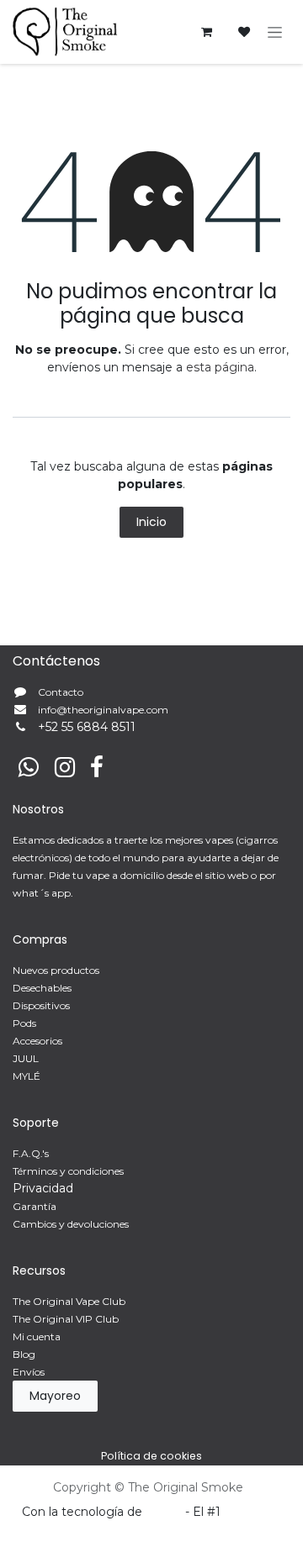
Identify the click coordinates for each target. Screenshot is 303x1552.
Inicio (151, 521)
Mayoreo (55, 1395)
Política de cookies (151, 1456)
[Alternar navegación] (274, 32)
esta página (220, 367)
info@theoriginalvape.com (103, 709)
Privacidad (43, 1188)
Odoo (165, 1511)
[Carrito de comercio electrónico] (206, 32)
